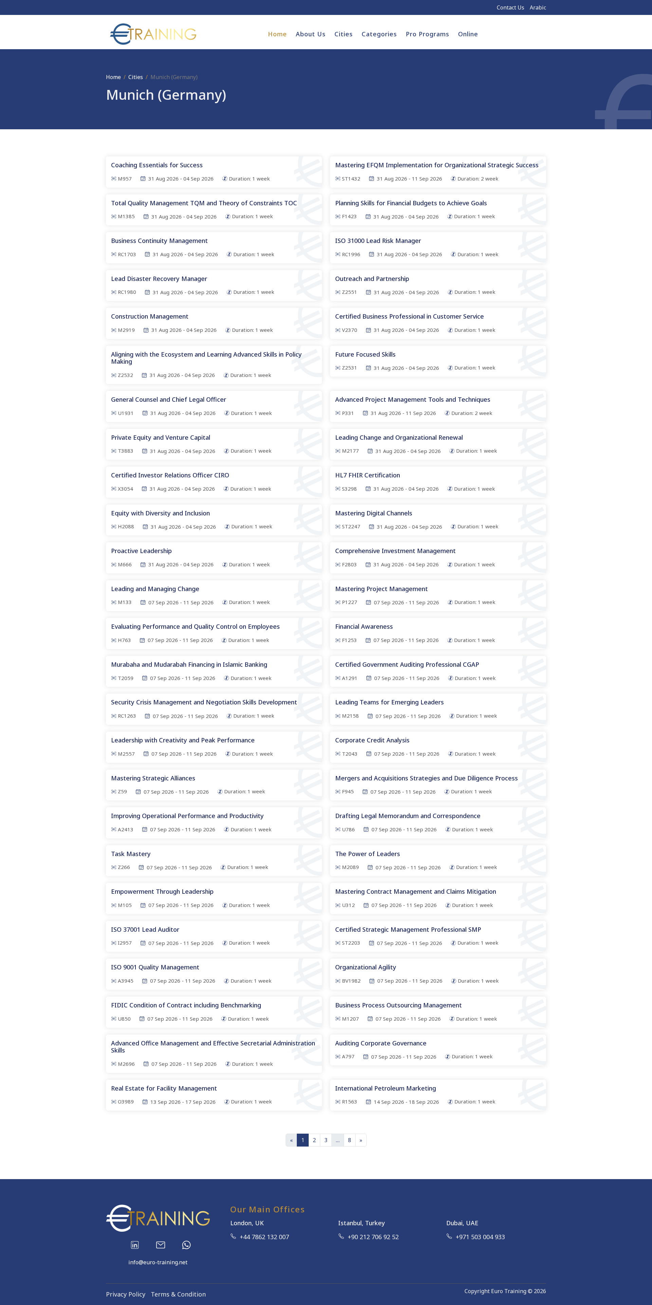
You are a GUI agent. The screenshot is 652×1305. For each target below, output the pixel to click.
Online (468, 34)
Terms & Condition (178, 1294)
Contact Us (510, 7)
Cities (135, 77)
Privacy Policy (125, 1294)
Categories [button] (379, 34)
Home (277, 34)
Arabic (538, 7)
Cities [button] (343, 34)
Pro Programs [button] (427, 34)
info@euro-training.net (157, 1262)
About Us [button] (311, 34)
